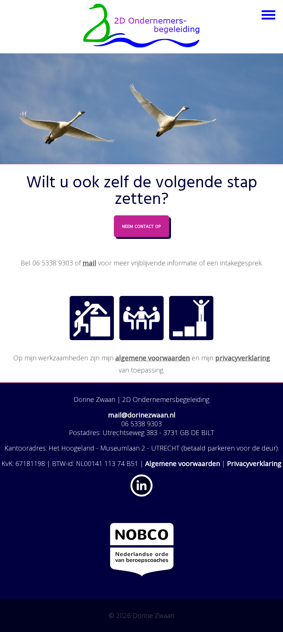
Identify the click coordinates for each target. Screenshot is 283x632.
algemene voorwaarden (152, 357)
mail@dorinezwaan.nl (141, 414)
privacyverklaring (242, 357)
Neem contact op (141, 226)
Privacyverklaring (254, 463)
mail (89, 262)
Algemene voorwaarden (182, 463)
